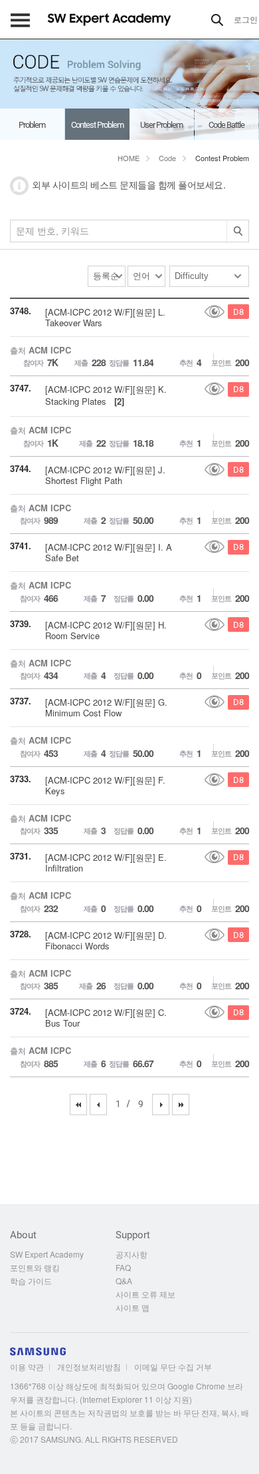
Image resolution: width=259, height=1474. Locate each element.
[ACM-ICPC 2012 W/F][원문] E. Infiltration (106, 862)
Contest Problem (97, 125)
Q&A (124, 1280)
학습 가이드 (31, 1280)
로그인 (246, 19)
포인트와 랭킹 (35, 1267)
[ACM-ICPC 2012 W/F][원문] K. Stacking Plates (106, 395)
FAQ (123, 1267)
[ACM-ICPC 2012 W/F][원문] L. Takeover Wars (105, 317)
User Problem (161, 125)
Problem (32, 125)
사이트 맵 (132, 1307)
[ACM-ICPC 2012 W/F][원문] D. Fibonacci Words (106, 940)
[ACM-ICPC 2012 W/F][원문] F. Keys (105, 785)
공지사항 (131, 1254)
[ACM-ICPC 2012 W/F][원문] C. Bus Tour (106, 1017)
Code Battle (226, 125)
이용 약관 (27, 1366)
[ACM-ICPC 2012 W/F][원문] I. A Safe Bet (108, 552)
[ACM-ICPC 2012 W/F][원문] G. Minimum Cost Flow (106, 707)
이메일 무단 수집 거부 (173, 1366)
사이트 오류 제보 (145, 1294)
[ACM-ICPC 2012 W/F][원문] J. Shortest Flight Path (105, 475)
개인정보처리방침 (89, 1366)
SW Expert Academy (47, 1254)
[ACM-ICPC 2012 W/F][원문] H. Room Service (106, 630)
